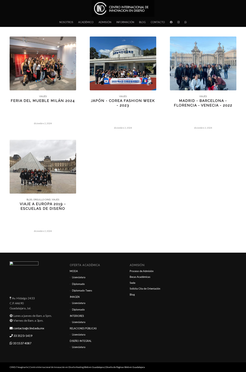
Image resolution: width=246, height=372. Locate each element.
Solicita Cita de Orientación (145, 288)
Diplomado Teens (82, 290)
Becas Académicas (140, 276)
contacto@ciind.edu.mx (28, 328)
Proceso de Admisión (142, 271)
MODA (74, 271)
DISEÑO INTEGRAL (80, 340)
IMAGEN (75, 296)
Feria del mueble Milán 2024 (43, 101)
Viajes (43, 96)
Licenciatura (78, 277)
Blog (29, 199)
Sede (132, 282)
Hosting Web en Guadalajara (90, 367)
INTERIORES (77, 315)
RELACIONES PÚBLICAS (83, 328)
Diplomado (78, 283)
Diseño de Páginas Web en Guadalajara (125, 367)
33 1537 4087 (21, 343)
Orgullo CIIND (42, 199)
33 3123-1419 (22, 335)
